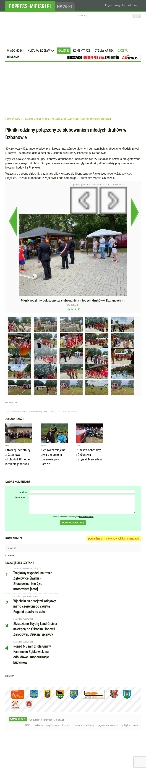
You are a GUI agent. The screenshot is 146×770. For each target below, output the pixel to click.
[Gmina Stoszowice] (91, 698)
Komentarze (81, 50)
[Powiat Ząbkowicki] (14, 698)
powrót (12, 547)
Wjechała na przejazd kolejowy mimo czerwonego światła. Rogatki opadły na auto (34, 606)
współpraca (52, 725)
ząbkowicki (133, 5)
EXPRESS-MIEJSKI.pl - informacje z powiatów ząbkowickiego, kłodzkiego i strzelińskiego (30, 5)
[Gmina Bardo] (44, 698)
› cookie (81, 15)
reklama (38, 725)
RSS (27, 725)
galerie (29, 119)
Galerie (63, 50)
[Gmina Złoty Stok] (111, 698)
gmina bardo (49, 412)
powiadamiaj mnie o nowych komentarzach (113, 538)
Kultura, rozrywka (41, 50)
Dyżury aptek (104, 50)
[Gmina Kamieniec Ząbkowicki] (71, 698)
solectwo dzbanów (67, 412)
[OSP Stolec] (12, 708)
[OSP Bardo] (26, 707)
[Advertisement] (73, 88)
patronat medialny (84, 725)
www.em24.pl (66, 5)
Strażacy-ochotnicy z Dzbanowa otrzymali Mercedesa (89, 454)
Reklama (13, 57)
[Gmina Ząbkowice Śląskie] (31, 698)
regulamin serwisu (108, 725)
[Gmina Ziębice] (124, 698)
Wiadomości (15, 50)
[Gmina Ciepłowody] (57, 698)
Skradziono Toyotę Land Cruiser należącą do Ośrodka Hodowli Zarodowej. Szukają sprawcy (35, 628)
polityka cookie (129, 725)
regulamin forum (86, 517)
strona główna (14, 119)
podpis (23, 492)
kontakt (66, 725)
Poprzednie (12, 221)
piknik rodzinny (19, 412)
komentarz (21, 497)
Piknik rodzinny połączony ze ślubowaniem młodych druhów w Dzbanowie (73, 119)
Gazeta (123, 50)
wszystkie (120, 5)
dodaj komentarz (73, 522)
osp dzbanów (34, 412)
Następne (134, 212)
